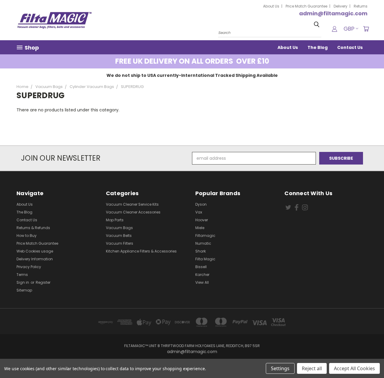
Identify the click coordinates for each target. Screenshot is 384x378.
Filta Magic (205, 259)
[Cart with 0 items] (366, 29)
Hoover (201, 219)
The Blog (318, 47)
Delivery (340, 6)
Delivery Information (34, 259)
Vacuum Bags (119, 227)
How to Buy (26, 235)
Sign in (23, 282)
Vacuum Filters (119, 243)
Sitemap (24, 290)
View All (202, 282)
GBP (349, 28)
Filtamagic (205, 235)
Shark (200, 251)
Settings (280, 368)
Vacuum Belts (119, 235)
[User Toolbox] (335, 29)
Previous (368, 359)
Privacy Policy (28, 266)
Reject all (312, 368)
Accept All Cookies (354, 368)
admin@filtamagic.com (333, 13)
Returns (361, 6)
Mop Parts (115, 219)
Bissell (201, 266)
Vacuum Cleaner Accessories (133, 212)
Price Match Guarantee (306, 6)
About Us (271, 6)
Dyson (201, 204)
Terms (22, 274)
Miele (199, 227)
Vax (198, 212)
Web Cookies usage (34, 251)
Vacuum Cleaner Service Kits (132, 204)
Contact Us (350, 47)
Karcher (202, 274)
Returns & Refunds (33, 227)
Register (43, 282)
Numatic (203, 243)
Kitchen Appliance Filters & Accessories (141, 251)
